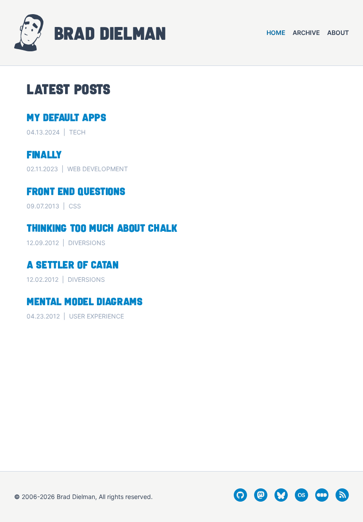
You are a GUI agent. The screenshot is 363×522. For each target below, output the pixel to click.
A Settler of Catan (73, 264)
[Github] (240, 499)
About (338, 32)
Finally (44, 154)
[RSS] (342, 499)
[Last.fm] (301, 499)
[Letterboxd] (321, 499)
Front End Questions (76, 190)
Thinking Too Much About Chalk (102, 227)
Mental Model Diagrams (84, 301)
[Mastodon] (260, 499)
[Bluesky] (281, 499)
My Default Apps (66, 117)
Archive (306, 32)
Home (276, 32)
